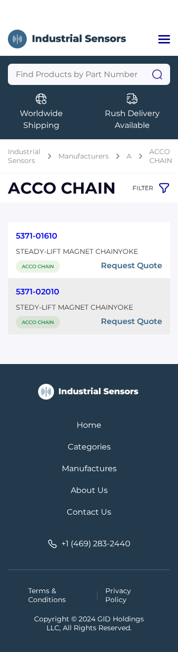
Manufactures (89, 468)
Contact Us (89, 512)
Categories (89, 446)
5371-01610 (36, 236)
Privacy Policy (118, 595)
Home (89, 425)
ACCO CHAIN (160, 156)
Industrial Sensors (24, 156)
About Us (89, 490)
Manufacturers (83, 156)
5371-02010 (37, 291)
